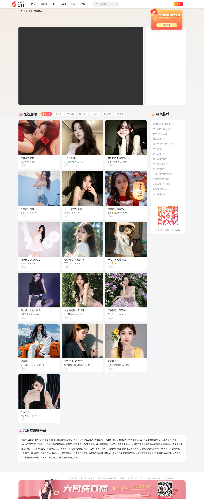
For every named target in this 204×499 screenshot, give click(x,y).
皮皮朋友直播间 (160, 134)
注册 (188, 4)
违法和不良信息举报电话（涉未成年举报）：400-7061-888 (91, 490)
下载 (73, 4)
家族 (82, 4)
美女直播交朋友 (160, 159)
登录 (179, 4)
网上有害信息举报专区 (156, 482)
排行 (54, 4)
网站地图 (53, 487)
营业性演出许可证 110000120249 (160, 478)
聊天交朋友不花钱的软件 (163, 144)
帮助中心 (53, 491)
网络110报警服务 (76, 486)
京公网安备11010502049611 (132, 482)
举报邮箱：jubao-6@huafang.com (133, 486)
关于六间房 (54, 479)
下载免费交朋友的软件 (162, 174)
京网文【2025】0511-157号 (131, 478)
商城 (64, 4)
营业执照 (73, 478)
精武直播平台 (159, 154)
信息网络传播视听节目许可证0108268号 (85, 482)
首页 (33, 4)
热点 (25, 11)
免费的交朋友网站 (161, 179)
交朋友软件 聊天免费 (162, 129)
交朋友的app (158, 149)
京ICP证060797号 (87, 478)
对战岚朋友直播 (160, 189)
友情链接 (53, 483)
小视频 (44, 4)
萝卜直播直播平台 (161, 194)
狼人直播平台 (159, 139)
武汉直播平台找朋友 (162, 184)
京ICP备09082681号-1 (107, 478)
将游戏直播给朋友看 (162, 124)
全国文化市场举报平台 (107, 486)
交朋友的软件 (159, 169)
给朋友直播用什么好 (162, 164)
